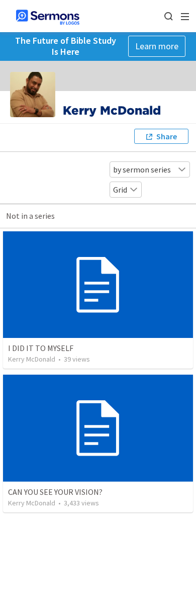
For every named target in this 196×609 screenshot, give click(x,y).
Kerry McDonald (31, 359)
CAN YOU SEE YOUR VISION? (55, 492)
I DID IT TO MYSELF (40, 348)
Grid (120, 190)
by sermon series (142, 169)
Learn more (156, 46)
